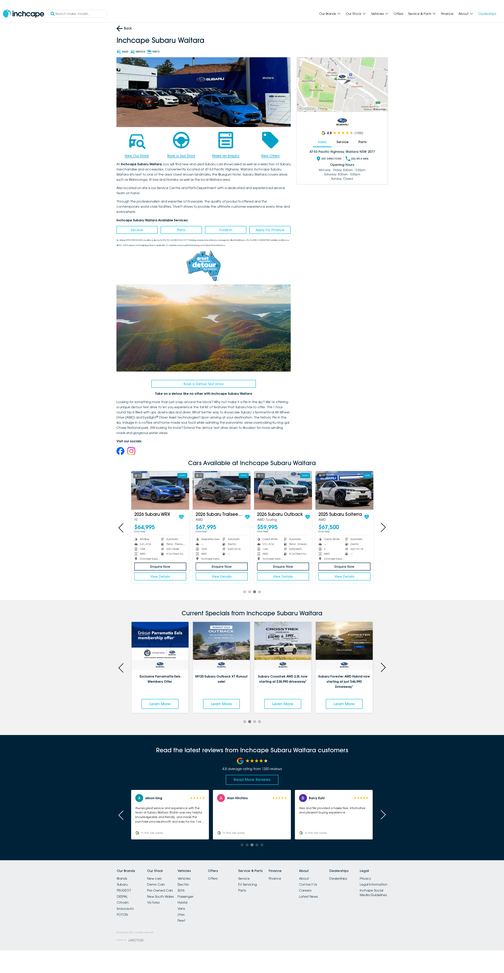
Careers (305, 890)
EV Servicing (247, 884)
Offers (398, 14)
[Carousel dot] (244, 591)
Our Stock (353, 14)
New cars (154, 878)
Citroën (123, 902)
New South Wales (160, 896)
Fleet (181, 920)
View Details (160, 576)
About (463, 14)
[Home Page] (23, 14)
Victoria (153, 902)
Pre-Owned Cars (160, 890)
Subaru (122, 884)
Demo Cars (156, 884)
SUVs (181, 890)
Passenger (185, 896)
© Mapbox (379, 109)
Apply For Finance (269, 230)
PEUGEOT (124, 890)
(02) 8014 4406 (359, 158)
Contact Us (308, 884)
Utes (181, 915)
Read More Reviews (252, 779)
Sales (322, 142)
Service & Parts (419, 14)
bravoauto (125, 909)
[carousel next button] (383, 527)
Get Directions (331, 158)
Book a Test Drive (181, 156)
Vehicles (377, 14)
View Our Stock (137, 156)
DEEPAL (122, 896)
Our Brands (327, 14)
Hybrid (182, 902)
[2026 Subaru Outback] (283, 490)
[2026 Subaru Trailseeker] (221, 490)
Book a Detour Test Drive (204, 384)
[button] (334, 814)
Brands (122, 878)
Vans (181, 909)
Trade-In (225, 230)
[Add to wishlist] (181, 517)
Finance (447, 14)
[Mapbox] (307, 108)
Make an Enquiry (225, 156)
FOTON (122, 915)
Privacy (365, 878)
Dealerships (487, 14)
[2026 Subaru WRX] (160, 490)
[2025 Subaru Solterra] (344, 490)
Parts (181, 230)
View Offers (270, 156)
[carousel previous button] (121, 527)
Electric (183, 884)
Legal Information (373, 884)
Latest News (308, 896)
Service (137, 230)
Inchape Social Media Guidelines (373, 892)
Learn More (160, 704)
